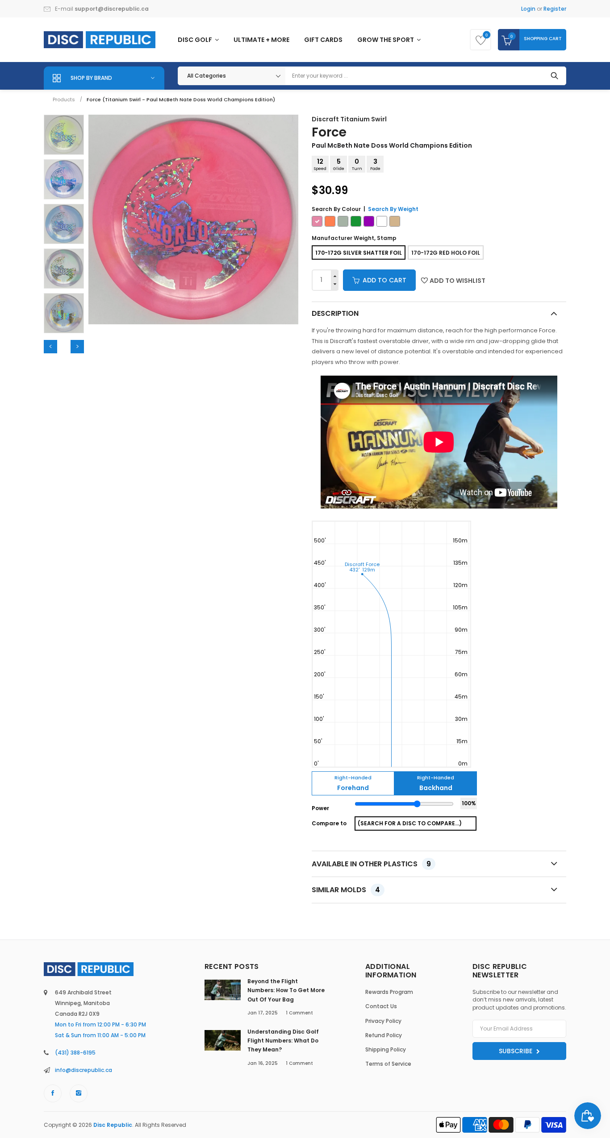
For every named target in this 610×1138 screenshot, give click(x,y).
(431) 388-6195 (75, 1052)
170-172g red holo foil (445, 253)
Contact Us (381, 1006)
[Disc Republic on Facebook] (53, 1093)
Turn (357, 164)
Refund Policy (383, 1035)
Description (335, 313)
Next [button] (77, 346)
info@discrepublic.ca (83, 1070)
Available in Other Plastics (371, 864)
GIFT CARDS (323, 39)
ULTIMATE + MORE (261, 39)
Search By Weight (393, 209)
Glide (338, 164)
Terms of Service (388, 1064)
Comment (299, 1013)
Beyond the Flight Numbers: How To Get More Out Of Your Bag (286, 990)
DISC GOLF (195, 39)
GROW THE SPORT (386, 39)
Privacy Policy (383, 1021)
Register (554, 8)
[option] (64, 135)
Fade (375, 164)
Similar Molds (346, 890)
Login (528, 8)
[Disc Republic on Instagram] (79, 1093)
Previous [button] (50, 346)
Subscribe (516, 1051)
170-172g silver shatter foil (358, 253)
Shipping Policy (385, 1049)
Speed (320, 164)
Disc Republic (112, 1125)
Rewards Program (389, 992)
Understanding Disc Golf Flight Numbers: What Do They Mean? (283, 1041)
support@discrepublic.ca (112, 8)
